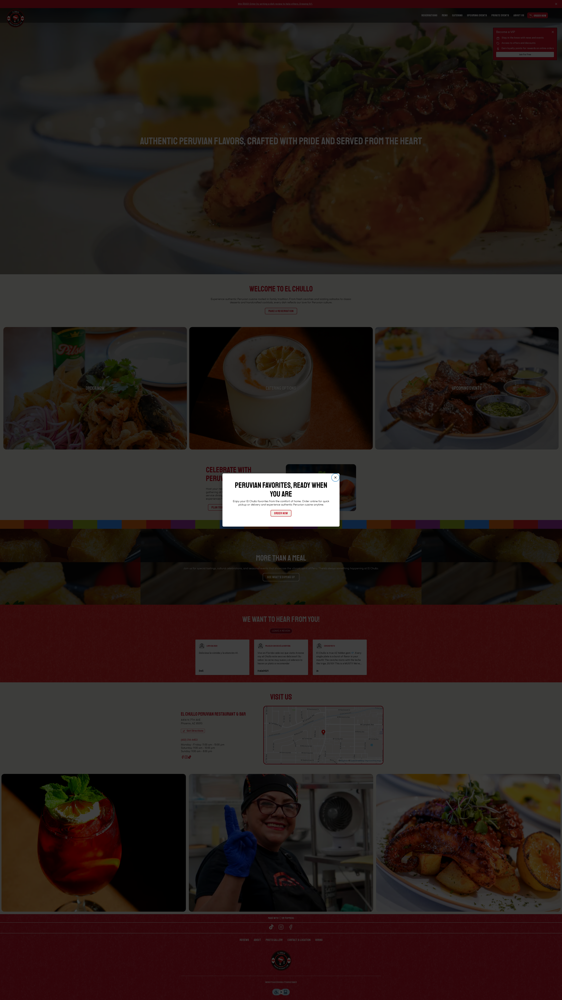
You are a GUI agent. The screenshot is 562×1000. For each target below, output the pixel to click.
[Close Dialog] (335, 477)
